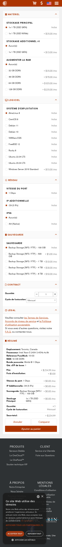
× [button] (42, 496)
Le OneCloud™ (17, 455)
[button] (34, 3)
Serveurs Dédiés (17, 451)
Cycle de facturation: (15, 299)
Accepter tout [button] (15, 533)
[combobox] (41, 300)
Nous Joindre (17, 491)
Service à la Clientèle (45, 451)
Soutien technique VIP (16, 464)
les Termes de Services (36, 317)
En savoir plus (27, 520)
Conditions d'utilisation (45, 490)
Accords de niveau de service (20, 321)
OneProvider (4, 3)
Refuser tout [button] (34, 533)
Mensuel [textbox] (31, 300)
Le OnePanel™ (17, 460)
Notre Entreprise (17, 487)
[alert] (24, 518)
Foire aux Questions (45, 455)
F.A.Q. (8, 331)
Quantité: (10, 293)
